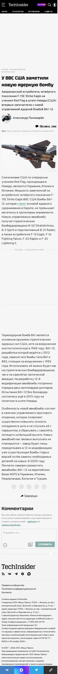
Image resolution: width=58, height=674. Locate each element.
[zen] (22, 573)
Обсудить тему (48, 126)
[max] (29, 573)
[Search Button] (49, 4)
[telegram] (16, 573)
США (9, 131)
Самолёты (17, 131)
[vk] (9, 573)
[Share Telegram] (36, 670)
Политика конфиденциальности (19, 589)
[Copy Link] (51, 670)
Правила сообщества (13, 585)
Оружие (5, 69)
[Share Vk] (7, 670)
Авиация (26, 131)
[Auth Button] (54, 4)
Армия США (49, 131)
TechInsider (18, 4)
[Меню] (3, 4)
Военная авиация (17, 69)
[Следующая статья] (29, 554)
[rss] (3, 573)
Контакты (7, 592)
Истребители (36, 131)
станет (21, 204)
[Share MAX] (21, 670)
